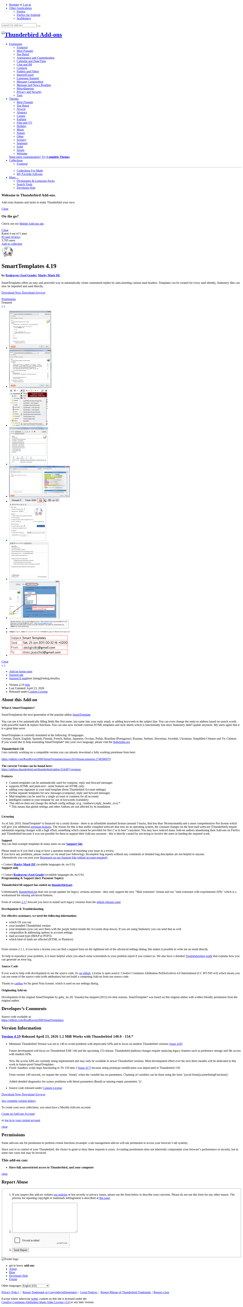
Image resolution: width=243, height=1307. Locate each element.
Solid (20, 146)
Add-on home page (20, 671)
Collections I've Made (30, 170)
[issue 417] (84, 1067)
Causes (21, 115)
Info (27, 684)
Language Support (28, 78)
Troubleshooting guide (198, 956)
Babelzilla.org (121, 742)
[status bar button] (34, 501)
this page (104, 1198)
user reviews (11, 237)
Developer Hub (26, 187)
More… (14, 177)
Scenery (21, 139)
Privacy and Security (29, 92)
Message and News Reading (34, 85)
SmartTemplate (82, 714)
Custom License (38, 691)
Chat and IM (24, 64)
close (5, 1126)
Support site (16, 674)
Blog (12, 1272)
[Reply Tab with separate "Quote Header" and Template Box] (30, 386)
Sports (20, 150)
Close (5, 208)
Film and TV (24, 122)
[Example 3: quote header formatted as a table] (39, 655)
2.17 (24, 902)
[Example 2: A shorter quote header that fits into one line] (39, 631)
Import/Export (25, 74)
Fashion (21, 119)
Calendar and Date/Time (31, 61)
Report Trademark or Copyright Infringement (50, 1292)
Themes (14, 98)
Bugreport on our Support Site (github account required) (73, 857)
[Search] (38, 26)
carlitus (18, 983)
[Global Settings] (27, 540)
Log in (27, 4)
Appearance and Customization (35, 57)
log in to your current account (22, 1120)
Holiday (21, 126)
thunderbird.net (62, 885)
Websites (22, 153)
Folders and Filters (28, 71)
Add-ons (50, 34)
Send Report (20, 1250)
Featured (22, 47)
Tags (19, 95)
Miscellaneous (25, 88)
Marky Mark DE (49, 275)
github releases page (109, 902)
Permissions (9, 299)
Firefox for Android (28, 15)
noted (34, 1298)
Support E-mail (18, 678)
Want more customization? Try (39, 157)
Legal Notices (89, 1292)
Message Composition (30, 81)
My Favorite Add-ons (30, 174)
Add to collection (12, 243)
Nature (21, 133)
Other (20, 136)
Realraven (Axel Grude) (21, 275)
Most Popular (25, 50)
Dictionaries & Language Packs (36, 180)
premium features (41, 826)
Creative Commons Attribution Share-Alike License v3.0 (36, 1302)
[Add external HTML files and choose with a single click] (28, 425)
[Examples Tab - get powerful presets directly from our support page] (34, 617)
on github (85, 973)
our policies (60, 1194)
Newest (21, 109)
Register (14, 4)
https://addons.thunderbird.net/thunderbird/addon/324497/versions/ (41, 769)
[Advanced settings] (29, 579)
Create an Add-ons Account (18, 1113)
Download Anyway (34, 292)
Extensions (15, 44)
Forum (13, 1279)
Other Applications (20, 8)
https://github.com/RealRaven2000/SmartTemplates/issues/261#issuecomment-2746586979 (56, 759)
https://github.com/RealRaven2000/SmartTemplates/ (33, 1020)
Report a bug (161, 1292)
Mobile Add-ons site (31, 223)
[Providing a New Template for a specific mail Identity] (30, 347)
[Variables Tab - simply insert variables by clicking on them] (39, 496)
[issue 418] (175, 1043)
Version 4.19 (11, 1036)
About (13, 1269)
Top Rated (23, 54)
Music (20, 129)
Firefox (21, 11)
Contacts (22, 68)
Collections (16, 160)
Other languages (11, 1285)
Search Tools (24, 184)
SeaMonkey (24, 18)
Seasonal (22, 143)
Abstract (22, 112)
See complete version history (19, 1100)
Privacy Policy (11, 1292)
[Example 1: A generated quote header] (39, 628)
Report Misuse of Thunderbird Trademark (126, 1292)
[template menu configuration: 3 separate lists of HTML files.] (28, 464)
